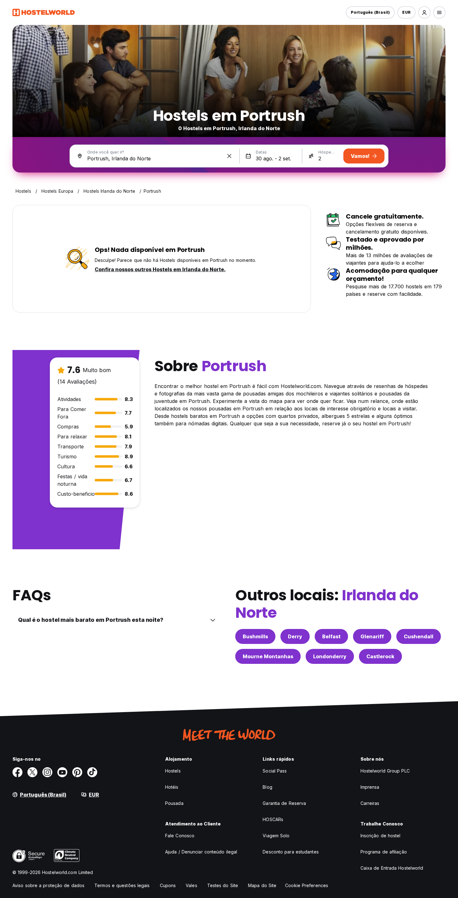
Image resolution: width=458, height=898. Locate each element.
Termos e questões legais (122, 885)
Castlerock (380, 656)
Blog (267, 787)
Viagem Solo (276, 835)
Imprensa (369, 787)
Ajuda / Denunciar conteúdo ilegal (201, 851)
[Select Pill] (424, 12)
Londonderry (329, 656)
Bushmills (255, 636)
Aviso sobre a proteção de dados (48, 885)
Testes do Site (222, 885)
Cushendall (418, 636)
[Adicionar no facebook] (17, 772)
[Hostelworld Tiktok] (92, 772)
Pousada (174, 803)
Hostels (173, 770)
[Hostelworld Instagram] (47, 772)
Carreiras (369, 803)
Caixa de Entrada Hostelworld (391, 868)
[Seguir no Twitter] (32, 772)
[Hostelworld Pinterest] (77, 772)
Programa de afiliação (383, 851)
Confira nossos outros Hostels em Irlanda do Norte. (160, 269)
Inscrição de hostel (380, 835)
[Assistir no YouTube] (62, 772)
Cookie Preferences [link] (306, 885)
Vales (191, 885)
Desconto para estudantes (290, 851)
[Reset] (229, 156)
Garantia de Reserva (284, 803)
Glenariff (372, 636)
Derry (295, 636)
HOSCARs (273, 819)
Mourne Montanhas (268, 656)
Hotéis (172, 787)
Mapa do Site (262, 885)
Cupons (168, 885)
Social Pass (275, 770)
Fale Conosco (179, 835)
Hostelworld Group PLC (385, 770)
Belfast (331, 636)
